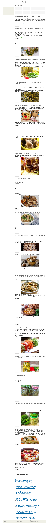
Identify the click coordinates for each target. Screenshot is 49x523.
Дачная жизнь (24, 1)
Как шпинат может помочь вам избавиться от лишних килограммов (25, 517)
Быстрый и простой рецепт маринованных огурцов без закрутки (23, 482)
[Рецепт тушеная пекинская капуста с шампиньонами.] (30, 310)
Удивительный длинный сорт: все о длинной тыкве (22, 498)
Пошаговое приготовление (42, 8)
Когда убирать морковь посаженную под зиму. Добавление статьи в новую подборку (27, 499)
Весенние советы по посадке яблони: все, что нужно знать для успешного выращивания (27, 490)
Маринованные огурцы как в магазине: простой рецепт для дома (27, 16)
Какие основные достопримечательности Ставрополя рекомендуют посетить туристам (27, 485)
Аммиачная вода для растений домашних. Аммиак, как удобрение (24, 502)
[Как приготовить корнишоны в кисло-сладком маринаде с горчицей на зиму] (30, 51)
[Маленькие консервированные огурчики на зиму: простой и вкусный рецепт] (30, 37)
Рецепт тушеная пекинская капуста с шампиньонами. (25, 300)
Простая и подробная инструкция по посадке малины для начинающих (24, 476)
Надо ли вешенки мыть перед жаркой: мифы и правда (23, 516)
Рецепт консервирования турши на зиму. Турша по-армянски (26, 447)
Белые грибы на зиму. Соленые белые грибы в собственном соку (27, 212)
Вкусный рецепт (26, 8)
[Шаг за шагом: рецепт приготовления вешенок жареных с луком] (30, 144)
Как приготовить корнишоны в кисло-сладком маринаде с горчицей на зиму (29, 41)
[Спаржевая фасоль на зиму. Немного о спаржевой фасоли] (30, 166)
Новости (24, 3)
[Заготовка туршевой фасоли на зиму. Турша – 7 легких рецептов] (30, 440)
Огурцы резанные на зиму (20, 375)
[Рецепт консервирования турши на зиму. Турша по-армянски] (30, 455)
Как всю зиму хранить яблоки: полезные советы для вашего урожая (24, 478)
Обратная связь (31, 520)
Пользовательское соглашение (22, 520)
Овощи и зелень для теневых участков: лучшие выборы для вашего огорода (26, 507)
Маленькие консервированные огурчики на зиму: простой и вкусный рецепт (29, 28)
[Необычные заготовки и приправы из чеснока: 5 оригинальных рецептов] (30, 116)
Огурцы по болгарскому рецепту (42, 12)
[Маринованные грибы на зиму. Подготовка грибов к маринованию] (30, 261)
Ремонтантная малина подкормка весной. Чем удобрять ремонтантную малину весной (27, 505)
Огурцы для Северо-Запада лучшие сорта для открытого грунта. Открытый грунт (26, 506)
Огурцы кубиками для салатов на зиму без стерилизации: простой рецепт (25, 477)
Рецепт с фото (19, 12)
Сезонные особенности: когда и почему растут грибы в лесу (24, 511)
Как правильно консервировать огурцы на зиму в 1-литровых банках (25, 510)
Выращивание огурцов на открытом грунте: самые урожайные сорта (25, 494)
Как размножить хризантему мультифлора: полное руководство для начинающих (26, 483)
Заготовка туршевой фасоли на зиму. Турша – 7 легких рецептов (27, 429)
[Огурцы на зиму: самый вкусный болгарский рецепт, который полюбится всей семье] (30, 73)
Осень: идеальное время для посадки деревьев (22, 496)
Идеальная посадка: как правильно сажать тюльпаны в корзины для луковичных (26, 512)
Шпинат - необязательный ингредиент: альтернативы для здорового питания (26, 518)
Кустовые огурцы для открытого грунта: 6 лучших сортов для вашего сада (25, 495)
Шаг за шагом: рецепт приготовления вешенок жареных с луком (27, 127)
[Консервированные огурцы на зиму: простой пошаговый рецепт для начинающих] (30, 97)
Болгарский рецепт (34, 12)
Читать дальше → (17, 38)
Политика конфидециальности (19, 521)
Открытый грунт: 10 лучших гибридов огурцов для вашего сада (24, 493)
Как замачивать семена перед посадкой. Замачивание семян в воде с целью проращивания (28, 503)
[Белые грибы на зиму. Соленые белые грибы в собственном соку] (30, 219)
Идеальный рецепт (18, 8)
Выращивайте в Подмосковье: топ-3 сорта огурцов (22, 491)
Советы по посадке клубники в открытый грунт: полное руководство (25, 487)
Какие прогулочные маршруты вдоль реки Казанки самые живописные (24, 479)
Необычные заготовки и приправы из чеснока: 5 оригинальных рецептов (29, 105)
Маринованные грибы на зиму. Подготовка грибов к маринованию (27, 254)
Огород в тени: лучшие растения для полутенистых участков (24, 509)
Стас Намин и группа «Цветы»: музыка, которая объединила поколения (25, 488)
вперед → (20, 471)
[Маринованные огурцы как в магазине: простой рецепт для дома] (30, 23)
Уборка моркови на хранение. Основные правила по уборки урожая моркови (26, 500)
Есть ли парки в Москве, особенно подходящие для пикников (23, 481)
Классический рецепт (34, 8)
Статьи (27, 3)
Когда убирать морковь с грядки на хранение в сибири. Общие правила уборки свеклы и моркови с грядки (30, 508)
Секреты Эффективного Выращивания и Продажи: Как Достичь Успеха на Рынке (26, 484)
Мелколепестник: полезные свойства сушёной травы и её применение (24, 480)
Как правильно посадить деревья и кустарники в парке (23, 497)
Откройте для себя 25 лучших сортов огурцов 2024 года (23, 492)
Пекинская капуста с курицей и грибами (21, 501)
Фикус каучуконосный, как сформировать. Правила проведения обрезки (7, 10)
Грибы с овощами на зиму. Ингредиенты (22, 178)
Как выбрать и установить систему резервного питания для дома (24, 513)
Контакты (18, 520)
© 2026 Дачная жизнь (6, 520)
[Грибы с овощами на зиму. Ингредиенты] (30, 201)
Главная (21, 3)
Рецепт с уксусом (26, 12)
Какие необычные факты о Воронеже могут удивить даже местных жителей (26, 486)
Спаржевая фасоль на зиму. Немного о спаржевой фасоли (26, 153)
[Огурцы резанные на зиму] (30, 390)
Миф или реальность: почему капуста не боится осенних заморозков (25, 515)
